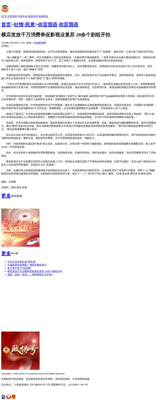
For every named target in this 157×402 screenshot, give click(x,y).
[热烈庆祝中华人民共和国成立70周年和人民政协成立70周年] (20, 246)
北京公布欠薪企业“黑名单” (21, 261)
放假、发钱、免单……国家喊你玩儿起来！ (30, 274)
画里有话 (33, 16)
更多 (6, 195)
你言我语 (12, 16)
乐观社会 (23, 16)
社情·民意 (24, 24)
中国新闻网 (40, 43)
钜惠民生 (43, 16)
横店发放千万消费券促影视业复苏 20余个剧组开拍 (34, 271)
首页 (6, 24)
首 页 (4, 16)
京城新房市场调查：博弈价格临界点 (27, 265)
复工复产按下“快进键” (19, 268)
